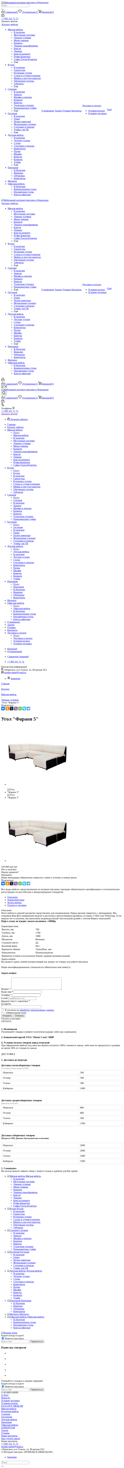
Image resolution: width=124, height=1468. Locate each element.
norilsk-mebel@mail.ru (15, 672)
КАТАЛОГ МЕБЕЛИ (12, 1406)
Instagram (15, 678)
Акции (4, 1430)
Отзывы (5, 1433)
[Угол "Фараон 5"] (37, 784)
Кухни (16, 473)
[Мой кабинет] (2, 16)
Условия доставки (10, 1400)
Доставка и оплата (22, 638)
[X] (11, 708)
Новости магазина (14, 1338)
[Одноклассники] (7, 708)
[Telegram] (28, 708)
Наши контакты (9, 1435)
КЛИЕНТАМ (8, 1427)
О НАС (5, 1395)
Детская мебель (21, 551)
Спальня (17, 500)
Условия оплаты (9, 1403)
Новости (5, 1398)
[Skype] (24, 708)
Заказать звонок (9, 414)
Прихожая (18, 587)
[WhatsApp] (20, 708)
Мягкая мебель (21, 435)
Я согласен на (29, 1010)
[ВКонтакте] (3, 708)
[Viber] (16, 708)
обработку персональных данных (37, 1010)
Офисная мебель (21, 608)
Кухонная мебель (10, 1411)
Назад (16, 432)
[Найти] (2, 9)
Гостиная (18, 527)
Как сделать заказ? (10, 1438)
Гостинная (6, 1417)
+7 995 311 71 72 (9, 18)
